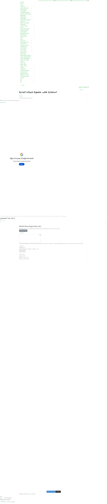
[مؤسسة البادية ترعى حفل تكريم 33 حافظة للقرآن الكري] (44, 374)
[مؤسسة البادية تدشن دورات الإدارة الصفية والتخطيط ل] (27, 445)
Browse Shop (3, 501)
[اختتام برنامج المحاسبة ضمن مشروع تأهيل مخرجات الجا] (79, 301)
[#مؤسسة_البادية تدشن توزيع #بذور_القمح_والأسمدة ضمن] (62, 287)
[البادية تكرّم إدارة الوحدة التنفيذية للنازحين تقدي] (79, 373)
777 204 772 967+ (84, 87)
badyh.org (30, 494)
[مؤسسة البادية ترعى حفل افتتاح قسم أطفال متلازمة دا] (44, 451)
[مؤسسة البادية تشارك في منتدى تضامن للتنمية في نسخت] (27, 366)
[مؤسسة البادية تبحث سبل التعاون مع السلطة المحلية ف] (44, 291)
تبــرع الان (23, 85)
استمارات (21, 96)
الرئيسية (20, 95)
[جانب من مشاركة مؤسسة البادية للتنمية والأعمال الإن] (79, 414)
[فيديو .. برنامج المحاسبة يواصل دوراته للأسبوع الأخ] (27, 263)
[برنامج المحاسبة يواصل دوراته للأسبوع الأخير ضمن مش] (62, 377)
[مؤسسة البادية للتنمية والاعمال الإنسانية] (80, 0)
